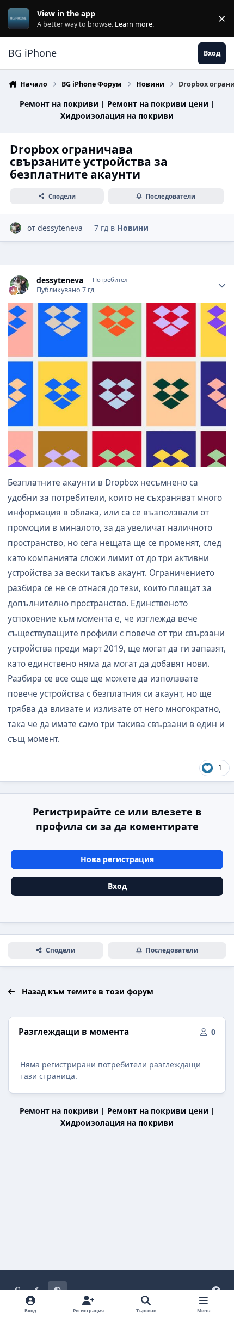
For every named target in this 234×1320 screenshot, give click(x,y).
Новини (133, 228)
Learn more (21, 19)
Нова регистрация (117, 859)
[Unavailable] (117, 310)
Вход (117, 886)
